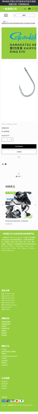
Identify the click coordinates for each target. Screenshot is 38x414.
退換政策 (4, 333)
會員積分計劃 (5, 328)
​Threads (4, 386)
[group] (18, 210)
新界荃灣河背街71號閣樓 (9, 351)
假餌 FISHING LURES (8, 303)
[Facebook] (5, 164)
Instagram (5, 383)
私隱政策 (4, 326)
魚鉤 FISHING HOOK (8, 293)
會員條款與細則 (6, 324)
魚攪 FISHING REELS (8, 298)
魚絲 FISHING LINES (8, 296)
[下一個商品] (35, 205)
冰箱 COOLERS (6, 307)
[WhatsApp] (3, 164)
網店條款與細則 (6, 321)
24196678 (5, 365)
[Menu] (6, 15)
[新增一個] (11, 140)
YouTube (4, 388)
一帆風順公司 (10, 8)
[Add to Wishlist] (19, 157)
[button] (36, 9)
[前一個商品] (2, 205)
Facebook (5, 381)
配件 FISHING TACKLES (9, 305)
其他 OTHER (5, 309)
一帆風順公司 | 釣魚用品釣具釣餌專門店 (18, 234)
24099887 (5, 360)
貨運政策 (4, 330)
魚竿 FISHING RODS (8, 300)
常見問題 (4, 335)
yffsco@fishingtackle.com (9, 356)
